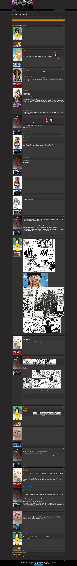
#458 (63, 488)
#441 (63, 27)
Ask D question (17, 169)
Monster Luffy (17, 149)
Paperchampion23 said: (26, 70)
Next (25, 25)
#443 (63, 68)
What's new (23, 10)
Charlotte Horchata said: (26, 393)
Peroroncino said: (25, 358)
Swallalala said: (25, 157)
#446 (63, 135)
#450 (63, 216)
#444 (63, 88)
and (28, 354)
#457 (63, 468)
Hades (17, 209)
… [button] (16, 25)
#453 (63, 356)
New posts (13, 11)
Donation (18, 10)
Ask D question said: (25, 137)
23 (20, 25)
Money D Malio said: (26, 117)
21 (17, 25)
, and (28, 133)
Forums (14, 10)
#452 (63, 336)
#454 (63, 406)
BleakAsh (17, 102)
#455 (63, 427)
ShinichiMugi (17, 82)
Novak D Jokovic (17, 61)
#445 (63, 115)
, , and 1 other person (30, 235)
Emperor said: (25, 218)
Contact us (50, 560)
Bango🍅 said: (25, 50)
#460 (63, 531)
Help (62, 560)
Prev (13, 25)
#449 (63, 196)
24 (21, 25)
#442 (63, 48)
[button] (20, 10)
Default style (14, 560)
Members (27, 10)
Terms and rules (55, 560)
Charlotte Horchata (17, 349)
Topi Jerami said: (25, 90)
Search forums (18, 11)
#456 (63, 448)
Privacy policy (59, 560)
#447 (63, 155)
